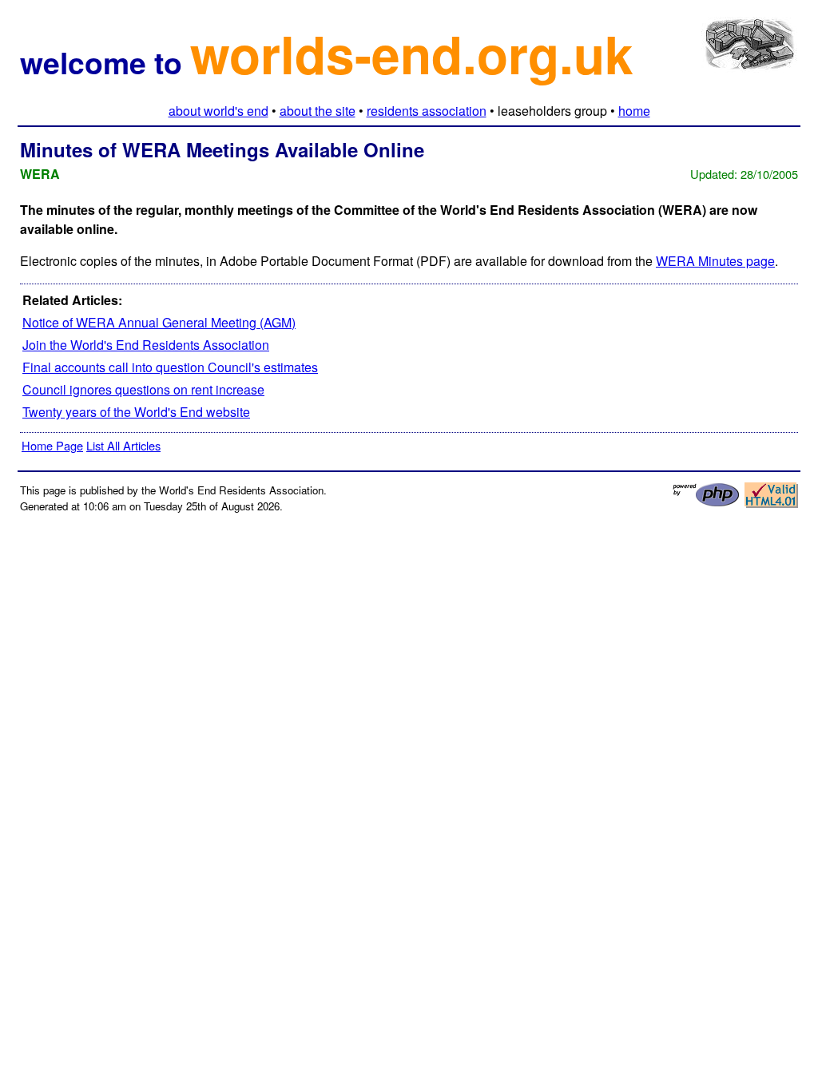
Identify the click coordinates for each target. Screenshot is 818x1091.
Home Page (52, 445)
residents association (426, 110)
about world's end (218, 110)
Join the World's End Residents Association (145, 344)
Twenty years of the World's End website (136, 412)
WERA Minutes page (715, 261)
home (634, 110)
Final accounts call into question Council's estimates (170, 367)
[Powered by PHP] (706, 502)
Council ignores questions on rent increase (143, 389)
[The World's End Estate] (749, 60)
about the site (317, 110)
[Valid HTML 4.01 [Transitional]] (771, 503)
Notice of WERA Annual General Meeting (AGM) (159, 322)
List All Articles (123, 445)
